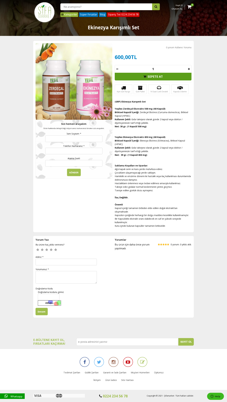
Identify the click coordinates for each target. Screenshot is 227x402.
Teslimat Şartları (71, 372)
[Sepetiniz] (189, 7)
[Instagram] (113, 362)
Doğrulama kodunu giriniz (51, 292)
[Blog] (142, 362)
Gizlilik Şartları (92, 372)
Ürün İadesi (111, 380)
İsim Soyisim (74, 133)
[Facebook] (85, 362)
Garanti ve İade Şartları (114, 372)
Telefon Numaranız (73, 146)
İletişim (97, 380)
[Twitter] (99, 362)
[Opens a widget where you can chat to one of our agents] (215, 396)
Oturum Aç (177, 8)
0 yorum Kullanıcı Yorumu (178, 47)
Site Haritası (127, 380)
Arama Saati (74, 158)
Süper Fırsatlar (88, 14)
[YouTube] (128, 362)
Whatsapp (16, 396)
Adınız (39, 256)
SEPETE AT (155, 76)
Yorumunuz (42, 269)
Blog (102, 14)
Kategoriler (70, 14)
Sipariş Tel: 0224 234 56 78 (123, 14)
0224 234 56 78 (115, 396)
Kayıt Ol (179, 5)
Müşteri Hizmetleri (140, 372)
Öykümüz (159, 372)
